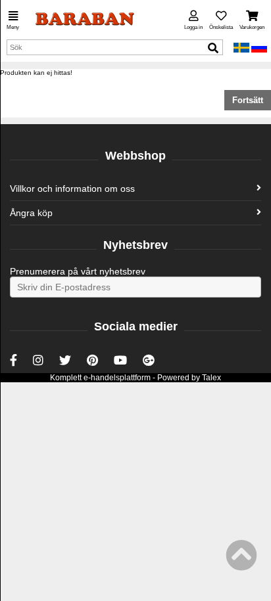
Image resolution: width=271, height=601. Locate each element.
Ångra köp (31, 213)
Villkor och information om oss (72, 188)
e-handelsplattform (117, 377)
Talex (211, 377)
